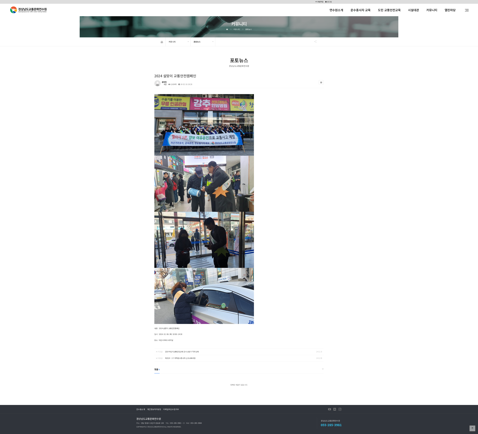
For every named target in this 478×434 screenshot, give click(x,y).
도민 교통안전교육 (389, 10)
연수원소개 (336, 10)
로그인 (329, 1)
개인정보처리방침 (154, 409)
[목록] (321, 82)
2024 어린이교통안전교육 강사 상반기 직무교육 (182, 351)
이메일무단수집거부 (171, 409)
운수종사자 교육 (361, 10)
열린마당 (450, 10)
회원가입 (320, 1)
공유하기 (314, 41)
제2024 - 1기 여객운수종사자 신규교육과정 (180, 358)
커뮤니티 (431, 10)
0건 (165, 84)
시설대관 (413, 10)
